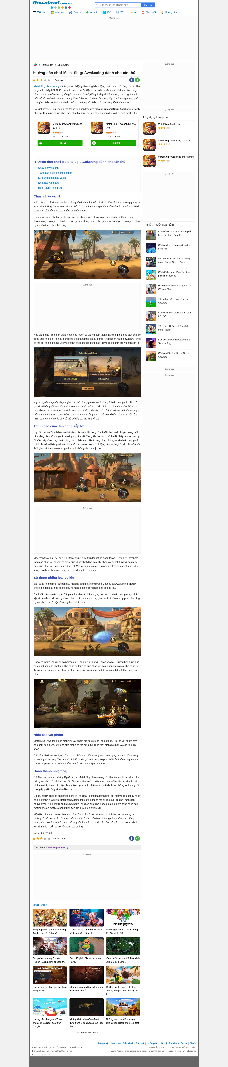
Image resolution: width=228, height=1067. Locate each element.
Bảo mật (140, 1043)
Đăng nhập (103, 1043)
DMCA (193, 1043)
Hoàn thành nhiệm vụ (50, 187)
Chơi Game (63, 64)
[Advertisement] (114, 41)
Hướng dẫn (47, 64)
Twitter (184, 1043)
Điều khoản (128, 1043)
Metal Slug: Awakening (46, 86)
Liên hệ (163, 1043)
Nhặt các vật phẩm (48, 182)
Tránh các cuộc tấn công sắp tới (55, 173)
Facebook (174, 1043)
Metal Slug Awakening (57, 847)
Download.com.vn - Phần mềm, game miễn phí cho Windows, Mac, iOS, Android (52, 5)
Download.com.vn (35, 65)
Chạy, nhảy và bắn (48, 168)
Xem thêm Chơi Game (86, 1032)
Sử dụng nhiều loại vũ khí (52, 178)
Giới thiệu (116, 1043)
